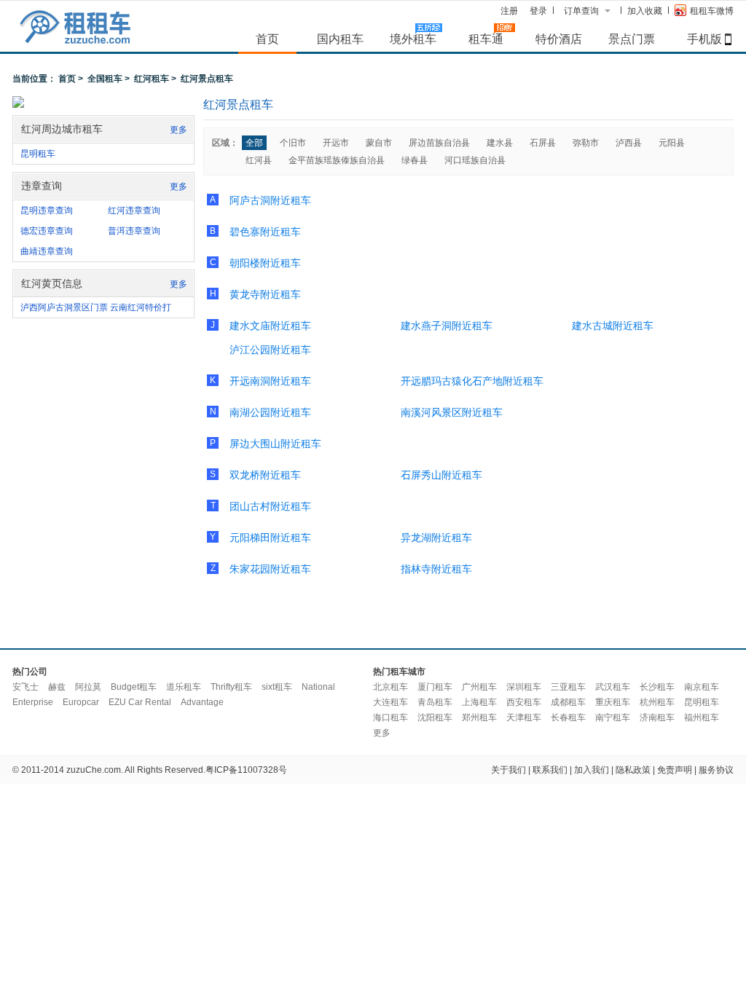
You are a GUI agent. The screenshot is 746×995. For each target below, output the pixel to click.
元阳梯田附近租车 (270, 537)
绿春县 (414, 160)
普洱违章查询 (134, 231)
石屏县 (543, 143)
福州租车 (701, 717)
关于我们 (508, 770)
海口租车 (390, 717)
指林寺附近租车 (436, 569)
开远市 (336, 143)
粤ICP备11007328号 (246, 770)
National (318, 687)
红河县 (259, 160)
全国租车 (104, 79)
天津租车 (523, 717)
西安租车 (523, 702)
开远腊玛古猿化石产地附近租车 (472, 381)
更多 (178, 130)
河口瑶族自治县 (475, 160)
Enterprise (32, 702)
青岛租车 (434, 702)
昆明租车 (37, 154)
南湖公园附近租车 (270, 412)
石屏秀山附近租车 (441, 475)
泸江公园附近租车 (270, 349)
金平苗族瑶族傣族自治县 (336, 160)
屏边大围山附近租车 (275, 443)
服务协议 (716, 770)
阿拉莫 (88, 687)
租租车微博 (712, 11)
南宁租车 (612, 717)
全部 (254, 143)
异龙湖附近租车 (436, 537)
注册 (509, 11)
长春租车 (568, 717)
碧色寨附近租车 (265, 231)
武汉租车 (612, 687)
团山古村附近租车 (270, 506)
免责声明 (674, 770)
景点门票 (631, 38)
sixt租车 (277, 687)
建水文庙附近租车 (270, 325)
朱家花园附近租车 (270, 569)
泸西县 (629, 143)
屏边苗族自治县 (439, 143)
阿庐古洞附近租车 (270, 200)
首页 (267, 38)
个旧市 (293, 143)
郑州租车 (479, 717)
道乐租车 (183, 687)
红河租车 (151, 79)
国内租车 (340, 38)
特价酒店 (558, 38)
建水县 (500, 143)
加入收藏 (644, 11)
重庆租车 (612, 702)
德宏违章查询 (46, 231)
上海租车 (479, 702)
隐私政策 (633, 770)
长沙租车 (657, 687)
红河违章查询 (134, 210)
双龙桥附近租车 (265, 475)
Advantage (202, 702)
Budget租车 (134, 687)
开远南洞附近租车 (270, 381)
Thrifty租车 (231, 687)
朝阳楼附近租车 (265, 263)
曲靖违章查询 (46, 251)
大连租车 (390, 702)
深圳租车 (523, 687)
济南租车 (657, 717)
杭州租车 (657, 702)
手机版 (704, 38)
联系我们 (550, 770)
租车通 (485, 38)
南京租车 (701, 687)
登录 (538, 11)
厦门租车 (434, 687)
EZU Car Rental (140, 702)
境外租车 (413, 38)
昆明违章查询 (46, 210)
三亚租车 (568, 687)
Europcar (81, 702)
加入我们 (591, 770)
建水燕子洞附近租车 (446, 325)
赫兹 (57, 687)
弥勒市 (586, 143)
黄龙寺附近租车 (265, 294)
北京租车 (390, 687)
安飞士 (25, 687)
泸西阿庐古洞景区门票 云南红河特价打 (95, 307)
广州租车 (479, 687)
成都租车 (568, 702)
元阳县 (672, 143)
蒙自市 (379, 143)
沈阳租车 (434, 717)
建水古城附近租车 (612, 325)
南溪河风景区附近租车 (452, 412)
